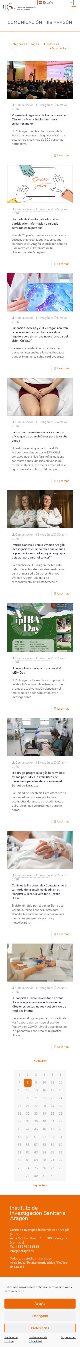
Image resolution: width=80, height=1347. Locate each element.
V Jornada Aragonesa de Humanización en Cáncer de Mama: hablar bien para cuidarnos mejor (39, 119)
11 (52, 1083)
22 (44, 1098)
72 (60, 1160)
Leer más (63, 156)
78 (60, 1168)
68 (28, 1160)
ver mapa (17, 1243)
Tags (34, 44)
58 (44, 1145)
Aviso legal (17, 1263)
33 (36, 1114)
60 (60, 1145)
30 (60, 1106)
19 (19, 1098)
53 (52, 1137)
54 (60, 1137)
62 (28, 1153)
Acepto (40, 1303)
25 (19, 1106)
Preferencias (40, 1328)
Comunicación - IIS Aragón (32, 105)
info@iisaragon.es (22, 1251)
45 (36, 1129)
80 (36, 1176)
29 (52, 1106)
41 (52, 1121)
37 (19, 1121)
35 (52, 1114)
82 (52, 1176)
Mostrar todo (60, 48)
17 (52, 1090)
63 (36, 1153)
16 (44, 1090)
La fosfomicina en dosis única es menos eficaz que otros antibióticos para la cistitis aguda (39, 436)
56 (28, 1145)
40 (44, 1121)
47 (52, 1129)
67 (19, 1160)
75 (36, 1168)
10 (44, 1083)
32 (28, 1114)
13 (19, 1090)
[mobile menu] (74, 6)
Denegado (40, 1316)
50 (28, 1137)
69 (36, 1160)
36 (60, 1114)
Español (48, 2)
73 (19, 1168)
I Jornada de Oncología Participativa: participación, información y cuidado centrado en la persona (35, 224)
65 (52, 1153)
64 (44, 1153)
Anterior (41, 1061)
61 (19, 1153)
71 (52, 1160)
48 (60, 1129)
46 (44, 1129)
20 (28, 1098)
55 (19, 1145)
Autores (51, 44)
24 (60, 1098)
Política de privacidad (41, 1263)
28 (44, 1106)
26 (28, 1106)
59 (52, 1145)
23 (52, 1098)
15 (36, 1090)
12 (60, 1083)
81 (44, 1176)
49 (19, 1137)
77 (52, 1168)
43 (19, 1129)
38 (28, 1121)
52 (44, 1137)
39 (36, 1121)
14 (28, 1090)
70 (44, 1160)
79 (28, 1176)
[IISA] (18, 6)
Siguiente (39, 1185)
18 (60, 1090)
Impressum (68, 1337)
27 (36, 1106)
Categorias (18, 44)
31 (19, 1114)
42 (60, 1121)
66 (60, 1153)
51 (36, 1137)
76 (44, 1168)
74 (28, 1168)
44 (28, 1129)
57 (36, 1145)
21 (36, 1098)
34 (44, 1114)
